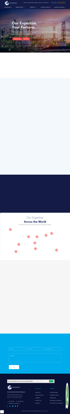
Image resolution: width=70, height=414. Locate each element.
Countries (45, 2)
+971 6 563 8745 (62, 2)
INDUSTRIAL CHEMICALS (55, 400)
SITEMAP (37, 403)
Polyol (11, 129)
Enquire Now (17, 38)
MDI (37, 129)
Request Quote (54, 2)
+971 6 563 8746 (20, 401)
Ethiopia (47, 15)
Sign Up (51, 381)
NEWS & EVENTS (31, 2)
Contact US (40, 2)
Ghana (46, 7)
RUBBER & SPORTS (19, 7)
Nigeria (47, 6)
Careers (36, 2)
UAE (46, 13)
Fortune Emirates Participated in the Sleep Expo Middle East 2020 (52, 324)
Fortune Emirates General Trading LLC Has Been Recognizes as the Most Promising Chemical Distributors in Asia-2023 (15, 299)
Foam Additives (53, 129)
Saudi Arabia (46, 12)
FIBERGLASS (32, 7)
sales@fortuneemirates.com (14, 403)
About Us (25, 2)
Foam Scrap (13, 132)
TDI (24, 129)
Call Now (26, 38)
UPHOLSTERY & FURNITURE (59, 7)
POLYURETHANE (7, 7)
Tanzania (47, 9)
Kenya (46, 4)
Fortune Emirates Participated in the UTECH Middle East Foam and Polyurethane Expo (35, 322)
